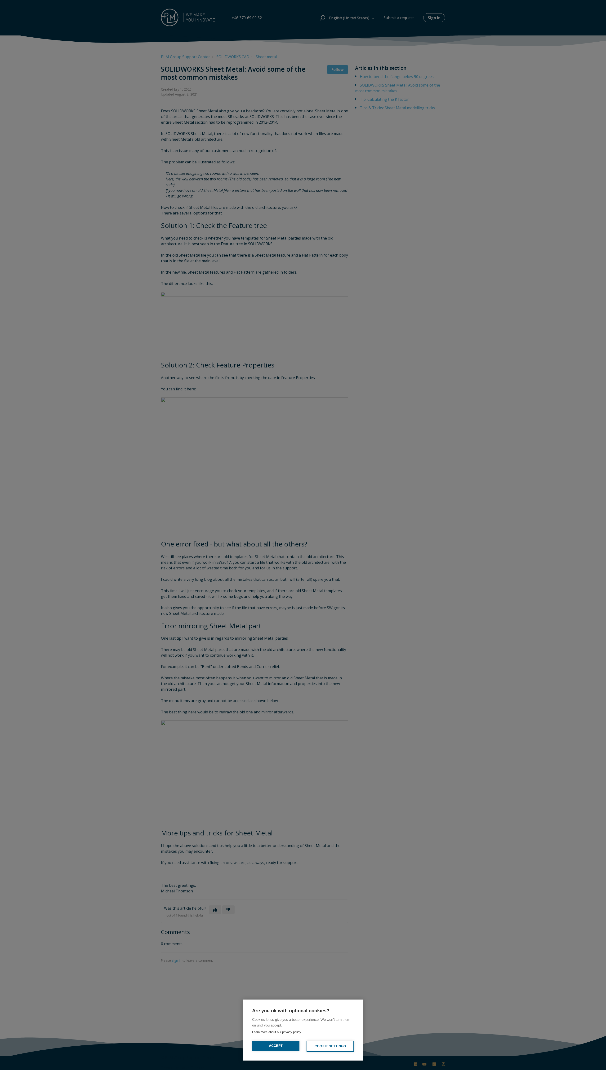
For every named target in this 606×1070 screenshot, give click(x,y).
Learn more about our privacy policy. (277, 1032)
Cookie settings (330, 1046)
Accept (276, 1046)
